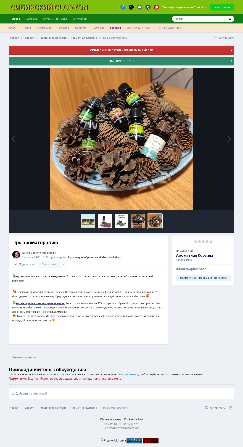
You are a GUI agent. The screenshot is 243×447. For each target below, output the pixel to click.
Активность (80, 18)
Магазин (32, 18)
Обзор (16, 18)
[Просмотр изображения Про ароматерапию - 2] (138, 221)
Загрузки (98, 28)
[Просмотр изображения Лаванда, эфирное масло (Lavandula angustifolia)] (105, 221)
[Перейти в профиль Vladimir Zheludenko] (16, 255)
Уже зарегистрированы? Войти (183, 7)
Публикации (44, 28)
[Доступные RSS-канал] (230, 407)
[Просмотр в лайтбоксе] (121, 139)
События (80, 28)
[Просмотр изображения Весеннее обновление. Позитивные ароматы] (88, 221)
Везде (218, 19)
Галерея (115, 28)
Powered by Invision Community (121, 428)
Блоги (12, 28)
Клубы (27, 28)
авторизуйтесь (128, 374)
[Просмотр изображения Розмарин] (121, 221)
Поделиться (25, 264)
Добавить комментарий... (32, 393)
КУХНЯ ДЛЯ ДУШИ (55, 18)
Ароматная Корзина (194, 255)
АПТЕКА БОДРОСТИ (139, 28)
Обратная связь (110, 419)
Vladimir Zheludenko (43, 253)
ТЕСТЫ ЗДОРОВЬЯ (170, 28)
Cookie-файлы (133, 419)
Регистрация (222, 7)
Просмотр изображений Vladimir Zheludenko (95, 257)
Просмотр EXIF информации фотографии (204, 277)
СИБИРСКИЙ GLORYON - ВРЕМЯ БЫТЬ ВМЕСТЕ (121, 50)
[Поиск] (230, 19)
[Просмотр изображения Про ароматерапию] (155, 221)
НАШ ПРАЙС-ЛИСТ (121, 61)
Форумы (64, 28)
